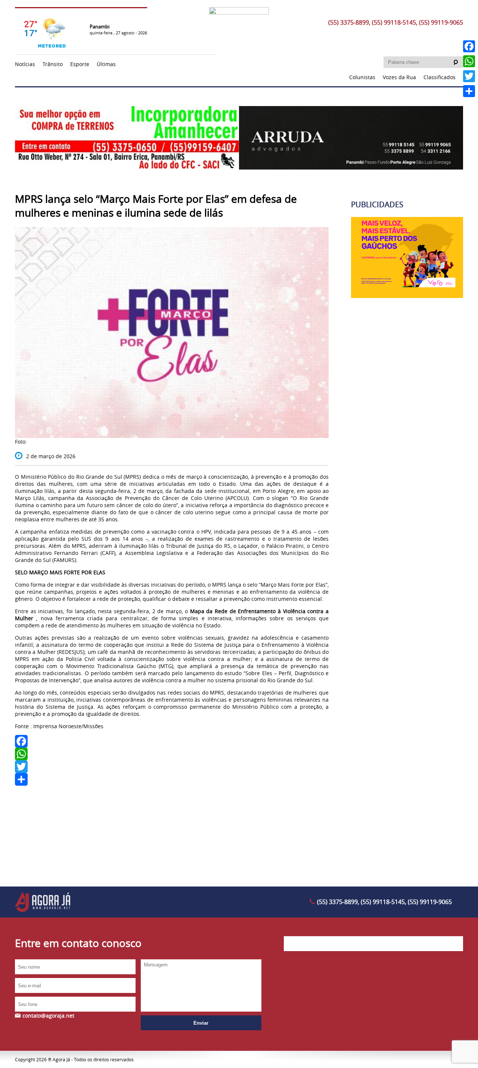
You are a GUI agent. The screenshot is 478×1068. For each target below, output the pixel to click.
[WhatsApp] (172, 754)
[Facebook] (172, 741)
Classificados (439, 77)
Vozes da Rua (399, 77)
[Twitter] (172, 766)
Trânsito (53, 64)
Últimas (106, 64)
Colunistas (362, 77)
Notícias (25, 64)
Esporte (79, 64)
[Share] (172, 779)
